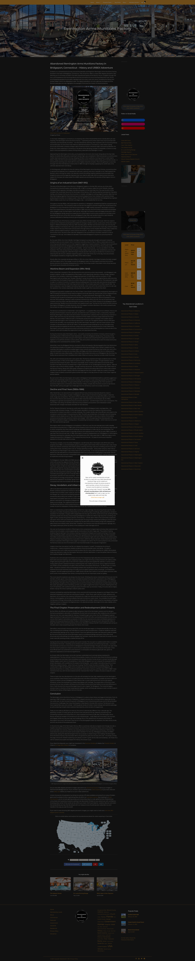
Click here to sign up (97, 497)
